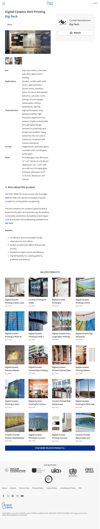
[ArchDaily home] (50, 3)
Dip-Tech (11, 16)
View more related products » (50, 448)
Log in (95, 3)
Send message (75, 61)
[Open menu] (3, 3)
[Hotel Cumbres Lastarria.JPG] (18, 60)
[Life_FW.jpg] (8, 60)
